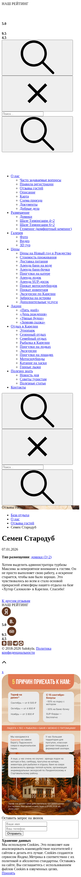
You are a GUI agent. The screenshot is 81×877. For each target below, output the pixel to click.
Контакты (18, 387)
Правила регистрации (37, 184)
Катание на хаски (33, 363)
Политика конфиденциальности (26, 650)
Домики (26, 217)
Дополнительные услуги (39, 302)
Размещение (20, 212)
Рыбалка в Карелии (35, 342)
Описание (27, 192)
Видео (24, 241)
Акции (16, 306)
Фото (24, 237)
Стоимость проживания (38, 257)
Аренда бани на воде (36, 265)
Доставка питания (34, 261)
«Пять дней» (29, 310)
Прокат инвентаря (34, 290)
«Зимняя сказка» (32, 322)
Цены (15, 249)
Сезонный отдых (33, 334)
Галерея (17, 233)
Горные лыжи (30, 367)
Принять (8, 873)
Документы (29, 204)
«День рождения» (33, 314)
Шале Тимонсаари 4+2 (37, 221)
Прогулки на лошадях (36, 355)
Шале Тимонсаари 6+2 (37, 225)
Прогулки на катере (35, 273)
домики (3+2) (41, 557)
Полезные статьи (33, 383)
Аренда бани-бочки (35, 269)
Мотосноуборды (32, 359)
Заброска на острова (35, 298)
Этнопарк (27, 330)
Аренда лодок (30, 277)
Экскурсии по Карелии (38, 294)
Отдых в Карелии (24, 326)
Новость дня (29, 375)
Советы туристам (33, 379)
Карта (24, 196)
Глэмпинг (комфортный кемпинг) (46, 229)
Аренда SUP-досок (34, 282)
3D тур (25, 245)
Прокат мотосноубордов (38, 286)
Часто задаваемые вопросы (40, 180)
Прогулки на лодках (35, 347)
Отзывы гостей (31, 188)
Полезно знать (22, 371)
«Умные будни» (32, 318)
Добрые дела (29, 208)
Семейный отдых (33, 338)
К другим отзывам (16, 601)
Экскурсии (28, 351)
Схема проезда (31, 200)
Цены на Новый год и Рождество (45, 253)
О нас (15, 176)
